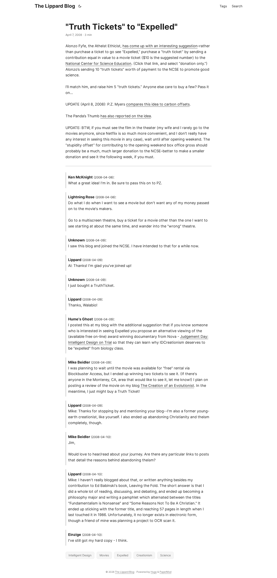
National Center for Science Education (98, 63)
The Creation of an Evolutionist (167, 385)
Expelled (122, 555)
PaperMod (165, 571)
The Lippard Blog (55, 6)
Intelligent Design (80, 555)
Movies (104, 555)
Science (165, 555)
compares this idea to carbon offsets (158, 104)
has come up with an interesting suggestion (160, 46)
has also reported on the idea (125, 116)
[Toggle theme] (80, 6)
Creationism (144, 555)
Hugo (154, 571)
